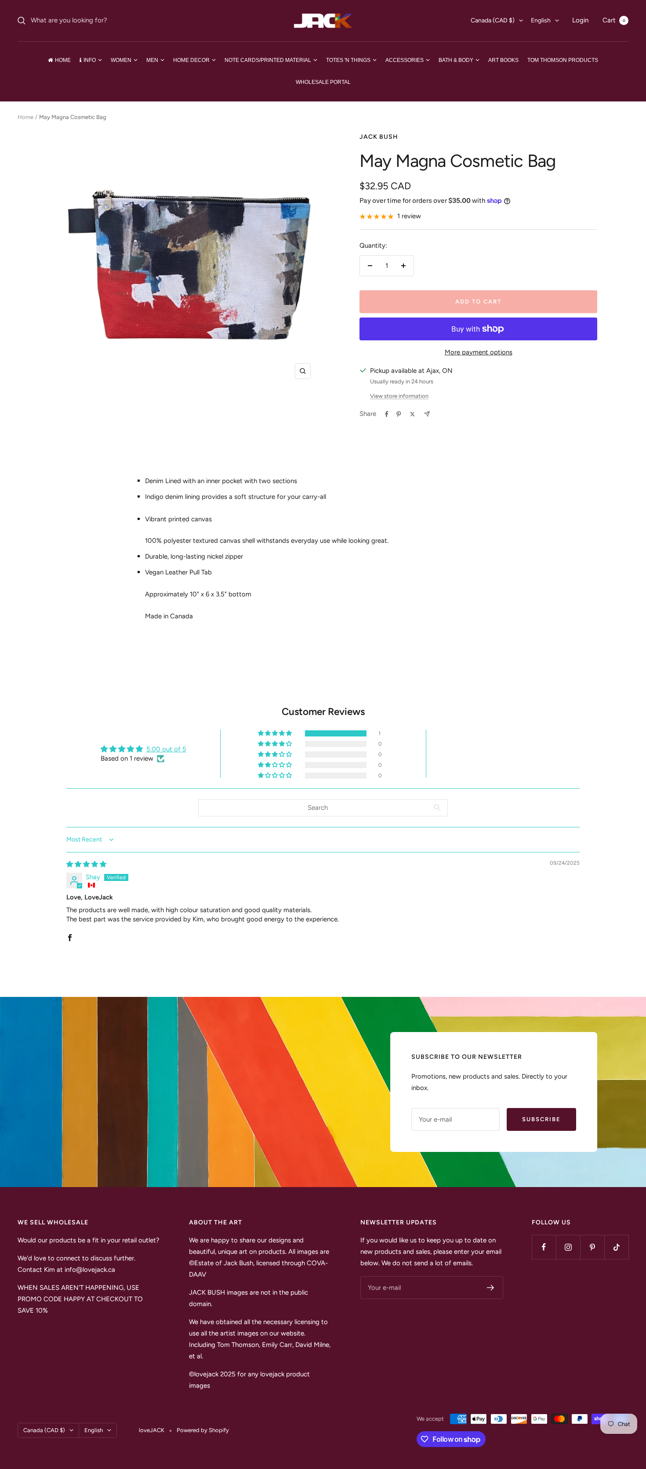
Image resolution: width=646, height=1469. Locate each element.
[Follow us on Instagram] (568, 1247)
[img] (86, 864)
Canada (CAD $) (493, 20)
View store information (399, 396)
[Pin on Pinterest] (398, 414)
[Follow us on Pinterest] (592, 1247)
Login (580, 20)
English (541, 20)
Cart (613, 20)
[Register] (490, 1288)
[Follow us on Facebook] (544, 1247)
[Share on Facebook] (386, 414)
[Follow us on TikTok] (616, 1247)
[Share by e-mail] (427, 414)
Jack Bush (378, 137)
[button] (275, 733)
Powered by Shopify (203, 1430)
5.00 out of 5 (166, 749)
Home (25, 117)
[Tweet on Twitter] (412, 414)
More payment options (478, 352)
